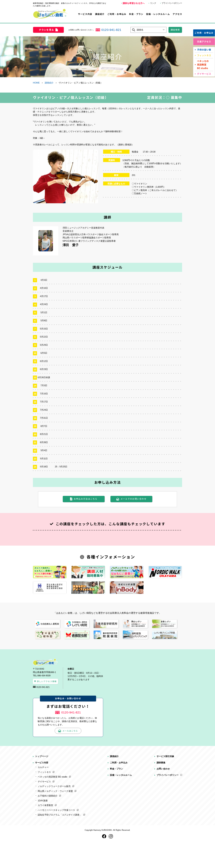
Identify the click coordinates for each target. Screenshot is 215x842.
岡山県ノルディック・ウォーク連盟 (55, 791)
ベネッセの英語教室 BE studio (52, 776)
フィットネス (204, 55)
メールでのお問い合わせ (134, 498)
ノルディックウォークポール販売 (54, 786)
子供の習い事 (204, 49)
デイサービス (204, 73)
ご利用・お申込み (116, 14)
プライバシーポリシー (172, 3)
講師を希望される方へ (134, 3)
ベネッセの (203, 65)
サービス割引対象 (165, 756)
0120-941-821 (111, 29)
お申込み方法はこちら (85, 498)
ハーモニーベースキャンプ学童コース (56, 810)
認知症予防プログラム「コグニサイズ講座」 (60, 814)
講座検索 (175, 29)
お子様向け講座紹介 (47, 795)
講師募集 (161, 762)
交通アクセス (204, 41)
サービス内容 (85, 14)
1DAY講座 (43, 800)
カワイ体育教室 (45, 805)
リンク (153, 3)
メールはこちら (70, 730)
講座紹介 (100, 14)
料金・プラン (136, 14)
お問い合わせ (163, 768)
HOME (36, 82)
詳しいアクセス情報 (47, 681)
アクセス (177, 14)
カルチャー (43, 767)
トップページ (41, 756)
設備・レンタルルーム (158, 14)
